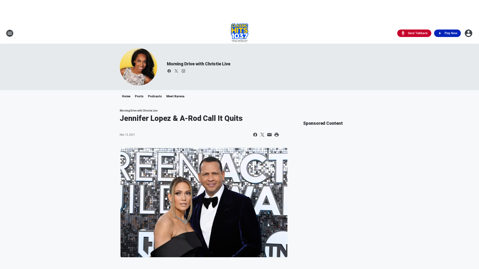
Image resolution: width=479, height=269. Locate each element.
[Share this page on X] (262, 134)
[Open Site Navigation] (9, 33)
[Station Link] (239, 33)
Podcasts (155, 96)
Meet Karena (175, 96)
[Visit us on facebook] (169, 71)
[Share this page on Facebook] (255, 134)
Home (126, 96)
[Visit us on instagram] (183, 71)
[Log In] (469, 33)
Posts (139, 96)
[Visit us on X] (176, 71)
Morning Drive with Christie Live (198, 64)
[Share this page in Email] (269, 134)
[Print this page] (276, 134)
